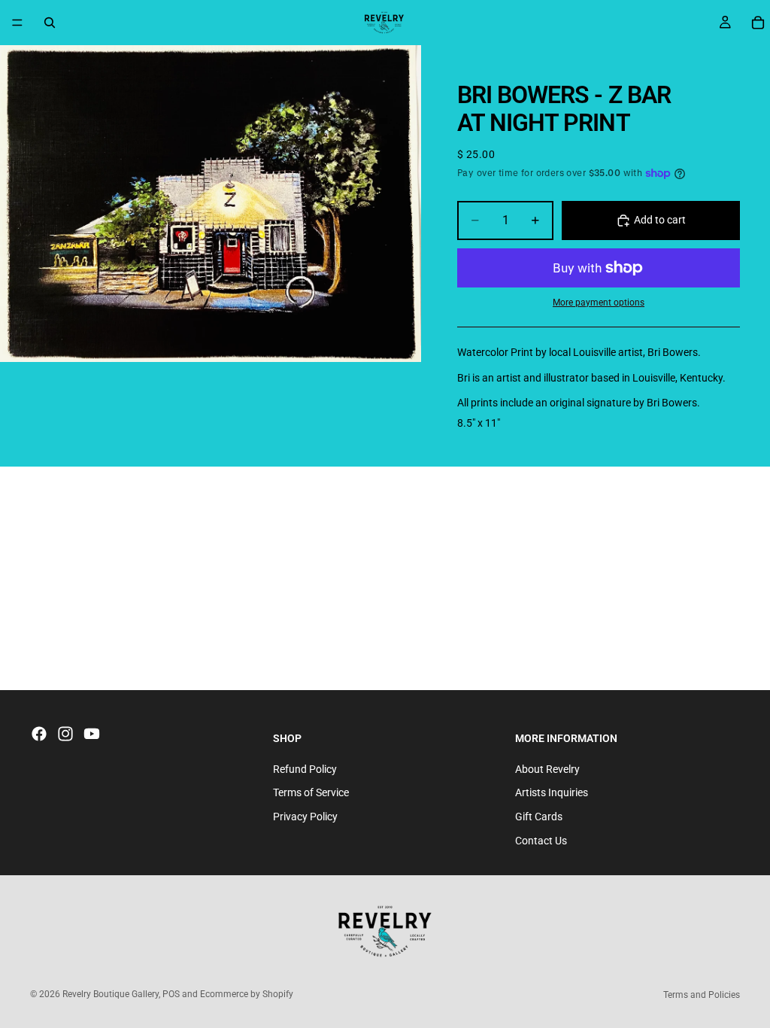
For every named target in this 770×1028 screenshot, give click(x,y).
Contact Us (541, 841)
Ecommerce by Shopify (246, 994)
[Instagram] (65, 734)
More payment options (598, 302)
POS (171, 994)
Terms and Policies (701, 995)
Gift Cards (538, 817)
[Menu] (17, 22)
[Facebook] (39, 734)
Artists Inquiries (551, 792)
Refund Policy (305, 769)
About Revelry (547, 769)
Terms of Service (311, 792)
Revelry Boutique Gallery (110, 994)
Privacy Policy (305, 817)
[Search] (49, 22)
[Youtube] (92, 734)
